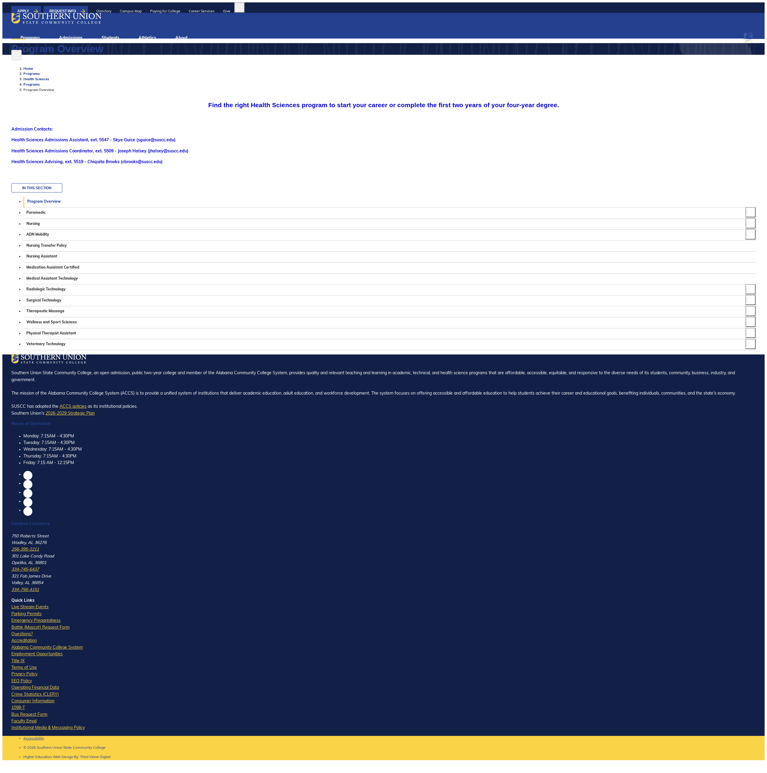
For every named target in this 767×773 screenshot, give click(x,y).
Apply (23, 11)
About (181, 38)
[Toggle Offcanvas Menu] (16, 55)
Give (226, 11)
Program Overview (44, 202)
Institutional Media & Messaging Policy (48, 728)
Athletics (147, 38)
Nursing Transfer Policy (46, 246)
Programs (30, 38)
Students (110, 38)
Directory (103, 11)
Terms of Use (24, 668)
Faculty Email (24, 721)
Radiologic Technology (46, 289)
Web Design (63, 757)
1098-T (18, 708)
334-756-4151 (25, 590)
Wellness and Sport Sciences (51, 322)
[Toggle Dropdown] (750, 212)
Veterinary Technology (46, 344)
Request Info (62, 11)
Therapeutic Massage (45, 311)
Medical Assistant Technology (52, 279)
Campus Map (131, 11)
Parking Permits (26, 614)
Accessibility (33, 738)
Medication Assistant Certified (52, 267)
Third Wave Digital (95, 757)
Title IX (18, 661)
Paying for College (165, 11)
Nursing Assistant (41, 256)
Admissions (70, 38)
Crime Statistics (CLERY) (35, 694)
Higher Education (37, 757)
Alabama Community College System (47, 647)
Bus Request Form (29, 715)
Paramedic (36, 213)
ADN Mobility (37, 235)
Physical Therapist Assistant (51, 333)
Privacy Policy (24, 674)
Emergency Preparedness (36, 621)
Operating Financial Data (35, 688)
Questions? (22, 634)
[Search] (239, 7)
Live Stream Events (30, 607)
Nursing (33, 224)
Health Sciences (36, 79)
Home (28, 69)
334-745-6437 (25, 569)
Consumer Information (33, 701)
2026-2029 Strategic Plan (70, 413)
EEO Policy (21, 681)
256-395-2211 (25, 549)
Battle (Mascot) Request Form (40, 627)
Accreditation (24, 641)
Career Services (202, 11)
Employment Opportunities (37, 654)
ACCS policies (73, 406)
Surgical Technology (43, 300)
